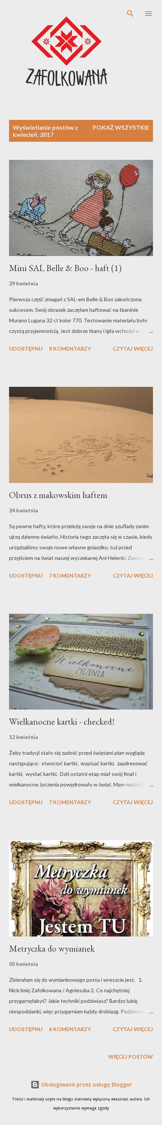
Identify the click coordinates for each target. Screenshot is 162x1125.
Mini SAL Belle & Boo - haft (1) (65, 268)
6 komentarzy (70, 1029)
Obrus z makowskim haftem (58, 495)
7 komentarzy (70, 575)
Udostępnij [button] (26, 348)
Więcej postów (130, 1056)
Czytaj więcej (133, 348)
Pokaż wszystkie (121, 127)
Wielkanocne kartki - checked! (62, 721)
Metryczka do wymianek (52, 948)
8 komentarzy (70, 348)
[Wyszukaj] (130, 13)
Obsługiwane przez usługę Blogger (86, 1084)
